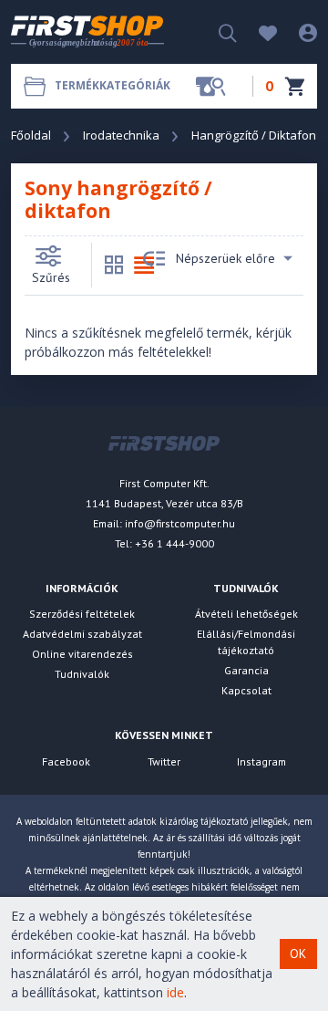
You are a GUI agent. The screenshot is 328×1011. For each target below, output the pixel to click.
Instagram (261, 761)
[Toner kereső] (210, 86)
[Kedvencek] (259, 31)
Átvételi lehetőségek (246, 613)
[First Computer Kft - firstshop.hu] (87, 32)
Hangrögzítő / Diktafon (253, 135)
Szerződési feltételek (82, 613)
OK (298, 953)
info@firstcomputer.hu (180, 523)
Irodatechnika (121, 135)
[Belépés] (299, 31)
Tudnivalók (82, 674)
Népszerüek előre (225, 258)
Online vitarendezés (82, 654)
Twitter (164, 761)
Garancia (246, 670)
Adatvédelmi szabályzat (82, 634)
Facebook (66, 761)
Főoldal (31, 135)
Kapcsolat (246, 690)
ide (175, 992)
